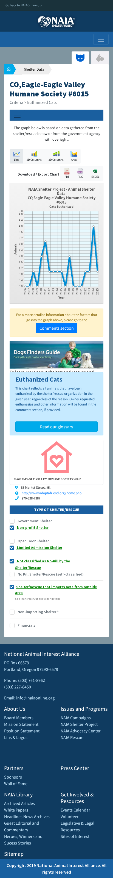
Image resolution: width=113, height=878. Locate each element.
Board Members (18, 717)
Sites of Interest (75, 836)
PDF (66, 177)
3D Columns (56, 160)
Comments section (56, 328)
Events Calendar (75, 810)
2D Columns (34, 160)
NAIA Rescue (72, 737)
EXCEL (95, 177)
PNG (80, 177)
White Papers (16, 810)
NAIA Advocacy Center (81, 730)
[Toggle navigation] (101, 39)
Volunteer (70, 816)
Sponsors (13, 777)
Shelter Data (34, 69)
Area (74, 160)
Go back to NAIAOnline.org (23, 5)
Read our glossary (56, 426)
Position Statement (21, 730)
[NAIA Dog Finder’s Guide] (56, 354)
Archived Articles (19, 803)
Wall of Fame (15, 783)
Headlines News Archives (27, 816)
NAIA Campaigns (76, 717)
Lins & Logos (15, 737)
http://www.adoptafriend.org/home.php (51, 493)
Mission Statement (21, 724)
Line (16, 160)
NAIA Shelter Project (79, 724)
